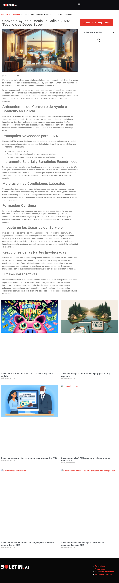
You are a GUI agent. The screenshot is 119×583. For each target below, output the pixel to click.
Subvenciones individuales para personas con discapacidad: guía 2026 (83, 543)
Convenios (16, 14)
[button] (79, 4)
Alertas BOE (5, 14)
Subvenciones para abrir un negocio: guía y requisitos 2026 (29, 458)
